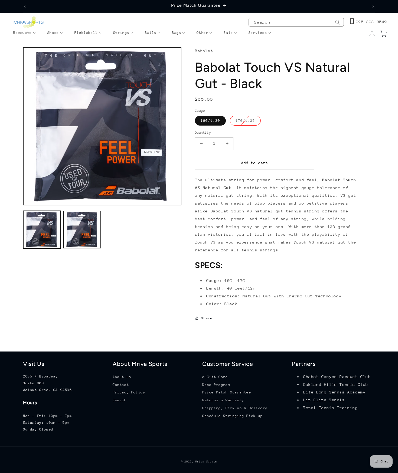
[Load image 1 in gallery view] (42, 229)
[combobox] (296, 22)
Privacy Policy (129, 392)
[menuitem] (24, 33)
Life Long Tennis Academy (334, 392)
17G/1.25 (248, 122)
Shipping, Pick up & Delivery (234, 408)
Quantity (203, 132)
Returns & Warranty (223, 400)
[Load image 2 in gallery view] (82, 229)
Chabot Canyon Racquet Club (337, 376)
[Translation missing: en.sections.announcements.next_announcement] (373, 6)
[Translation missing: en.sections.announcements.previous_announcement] (25, 6)
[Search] (338, 22)
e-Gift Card (215, 377)
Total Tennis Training (330, 407)
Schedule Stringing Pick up (232, 416)
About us (122, 377)
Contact (121, 385)
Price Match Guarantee (226, 392)
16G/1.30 (210, 121)
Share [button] (207, 318)
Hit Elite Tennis (324, 400)
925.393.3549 (371, 21)
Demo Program (216, 385)
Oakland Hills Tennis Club (335, 384)
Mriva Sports (206, 461)
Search (120, 400)
